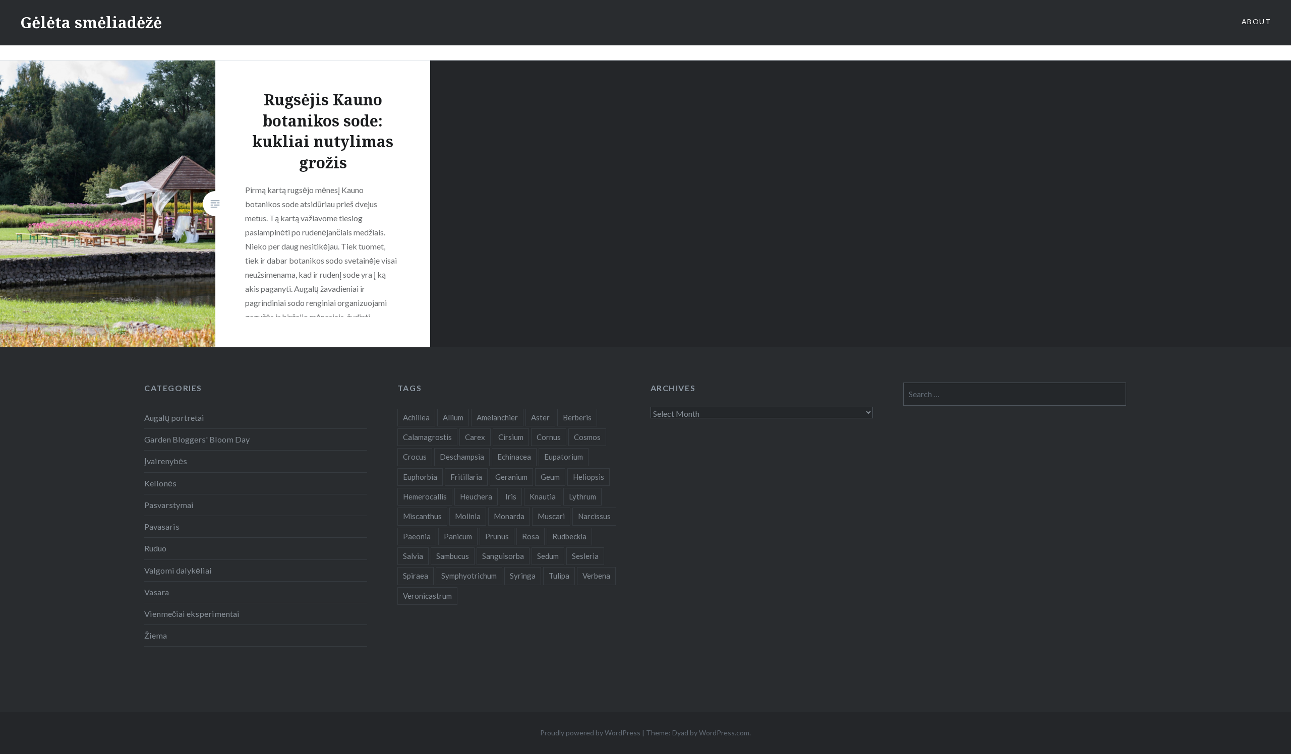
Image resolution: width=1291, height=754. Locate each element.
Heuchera (476, 496)
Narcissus (594, 516)
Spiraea (415, 575)
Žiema (155, 635)
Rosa (530, 536)
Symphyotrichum (469, 575)
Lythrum (582, 496)
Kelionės (160, 483)
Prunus (497, 536)
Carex (475, 437)
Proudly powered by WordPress (590, 732)
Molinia (468, 516)
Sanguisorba (503, 555)
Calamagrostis (427, 437)
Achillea (416, 417)
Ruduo (155, 548)
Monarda (509, 516)
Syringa (523, 575)
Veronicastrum (427, 595)
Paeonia (417, 536)
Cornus (549, 437)
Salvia (413, 555)
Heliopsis (588, 476)
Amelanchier (497, 417)
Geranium (511, 476)
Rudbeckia (569, 536)
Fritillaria (466, 476)
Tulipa (559, 575)
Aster (540, 417)
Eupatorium (563, 456)
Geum (550, 476)
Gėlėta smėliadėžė (91, 22)
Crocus (415, 456)
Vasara (156, 592)
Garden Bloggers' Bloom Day (197, 439)
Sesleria (585, 555)
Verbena (596, 575)
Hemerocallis (425, 496)
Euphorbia (420, 476)
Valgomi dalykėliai (178, 570)
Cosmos (587, 437)
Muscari (551, 516)
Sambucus (452, 555)
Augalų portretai (174, 417)
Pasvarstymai (169, 505)
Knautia (543, 496)
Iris (510, 496)
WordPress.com (724, 732)
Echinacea (514, 456)
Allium (453, 417)
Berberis (577, 417)
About (1256, 21)
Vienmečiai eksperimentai (192, 613)
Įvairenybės (165, 461)
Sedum (548, 555)
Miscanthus (422, 516)
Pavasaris (162, 526)
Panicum (458, 536)
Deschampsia (462, 456)
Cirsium (510, 437)
